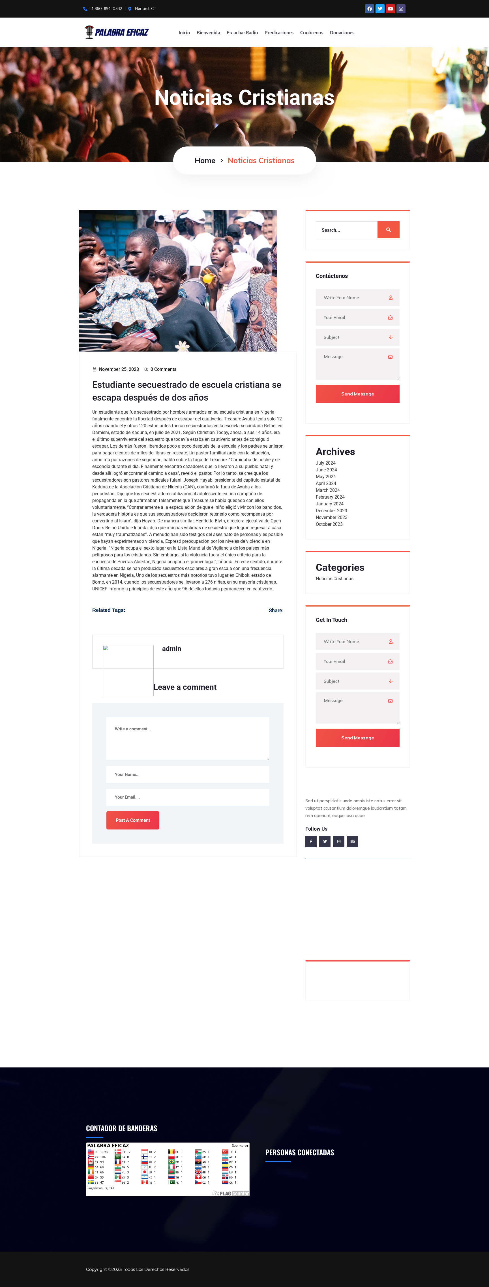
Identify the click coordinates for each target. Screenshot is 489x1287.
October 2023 (329, 524)
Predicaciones (279, 32)
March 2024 (328, 490)
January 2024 (330, 504)
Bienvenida (208, 32)
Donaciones (342, 32)
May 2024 (326, 476)
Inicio (184, 32)
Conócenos (311, 32)
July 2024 (326, 463)
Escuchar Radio (242, 32)
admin (171, 649)
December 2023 (331, 510)
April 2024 (326, 483)
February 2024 (330, 497)
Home (205, 160)
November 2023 (332, 517)
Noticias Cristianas (334, 578)
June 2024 (326, 470)
